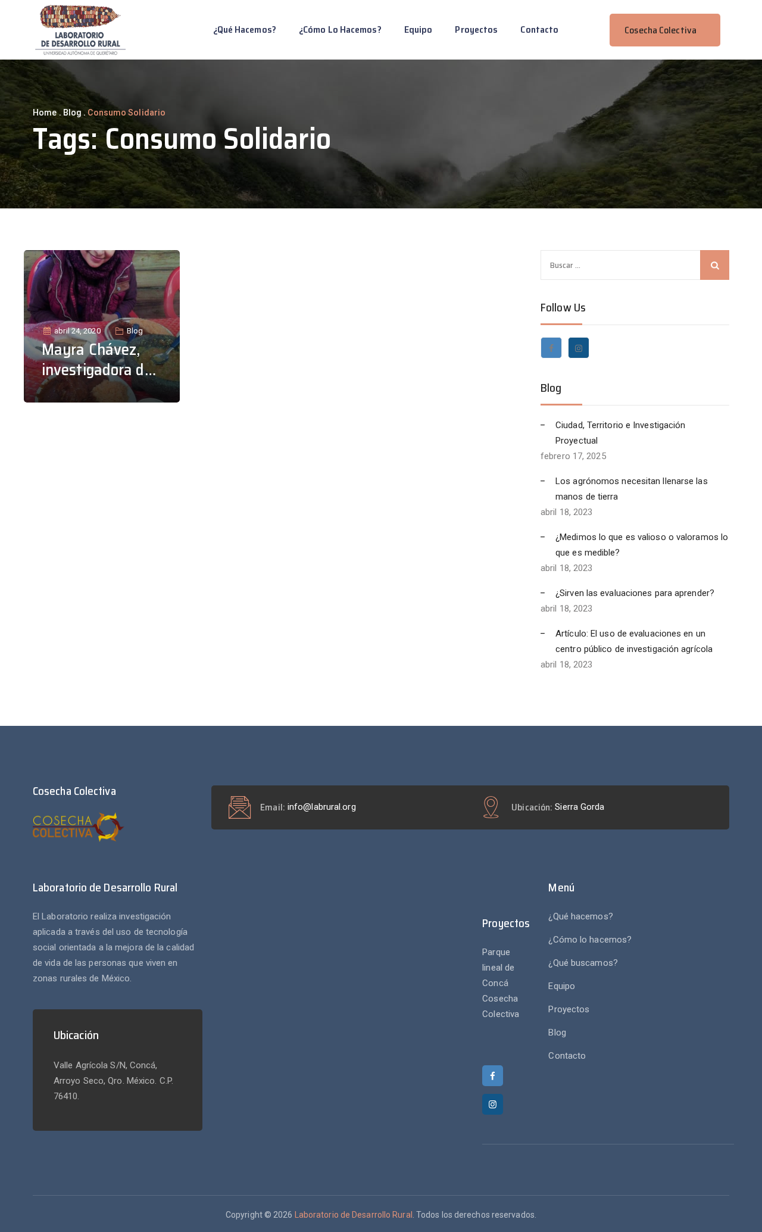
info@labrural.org (322, 806)
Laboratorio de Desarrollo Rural (354, 1214)
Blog (135, 330)
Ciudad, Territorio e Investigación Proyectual (620, 433)
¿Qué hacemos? (244, 29)
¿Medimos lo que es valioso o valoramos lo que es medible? (641, 545)
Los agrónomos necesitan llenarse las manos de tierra (631, 489)
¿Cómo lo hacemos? (340, 29)
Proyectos (476, 29)
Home (45, 112)
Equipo (418, 29)
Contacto (539, 29)
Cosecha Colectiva (500, 1006)
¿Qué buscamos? (582, 962)
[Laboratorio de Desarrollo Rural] (80, 30)
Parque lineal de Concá (498, 967)
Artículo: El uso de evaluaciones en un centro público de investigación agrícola (634, 641)
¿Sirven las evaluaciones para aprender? (634, 593)
